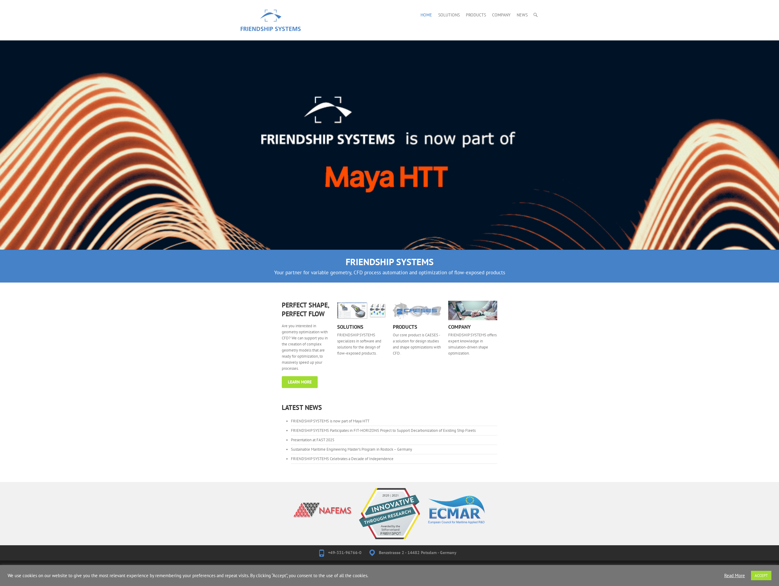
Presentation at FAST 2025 (312, 439)
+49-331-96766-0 (345, 552)
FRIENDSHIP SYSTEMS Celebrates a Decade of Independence (342, 458)
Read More (734, 575)
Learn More (300, 382)
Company (501, 15)
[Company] (472, 310)
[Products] (417, 310)
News (522, 15)
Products (476, 15)
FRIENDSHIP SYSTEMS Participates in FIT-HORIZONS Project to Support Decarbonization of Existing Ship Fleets (383, 430)
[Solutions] (361, 310)
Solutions (449, 15)
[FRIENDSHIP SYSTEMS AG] (271, 25)
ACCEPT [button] (761, 575)
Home (426, 15)
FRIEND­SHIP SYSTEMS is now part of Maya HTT (330, 421)
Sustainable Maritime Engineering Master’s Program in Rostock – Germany (351, 449)
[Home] (389, 43)
